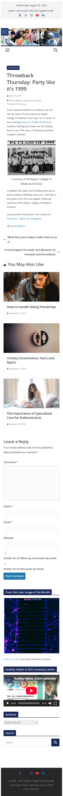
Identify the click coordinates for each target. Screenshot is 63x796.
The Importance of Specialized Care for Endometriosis (29, 415)
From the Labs (11, 659)
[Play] (7, 703)
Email (8, 522)
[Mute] (50, 703)
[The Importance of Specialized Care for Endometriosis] (31, 381)
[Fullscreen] (55, 703)
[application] (31, 690)
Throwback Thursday (16, 104)
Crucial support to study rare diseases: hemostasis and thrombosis (30, 252)
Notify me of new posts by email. (24, 569)
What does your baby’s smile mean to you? (32, 239)
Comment (11, 462)
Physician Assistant (32, 100)
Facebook (12, 218)
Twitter (22, 218)
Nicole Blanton (16, 100)
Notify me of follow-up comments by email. (30, 558)
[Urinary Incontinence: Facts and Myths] (31, 325)
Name (8, 506)
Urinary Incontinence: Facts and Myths (30, 360)
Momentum (13, 68)
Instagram (35, 218)
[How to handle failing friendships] (31, 274)
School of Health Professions (36, 122)
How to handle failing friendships (31, 307)
